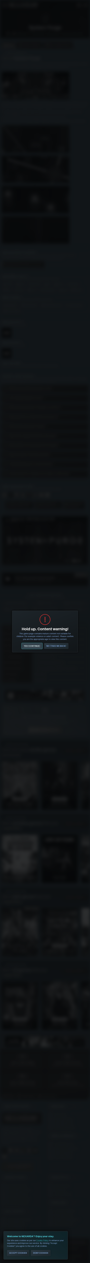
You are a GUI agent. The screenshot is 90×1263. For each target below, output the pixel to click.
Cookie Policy (42, 1240)
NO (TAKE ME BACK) (56, 646)
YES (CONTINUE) (32, 646)
